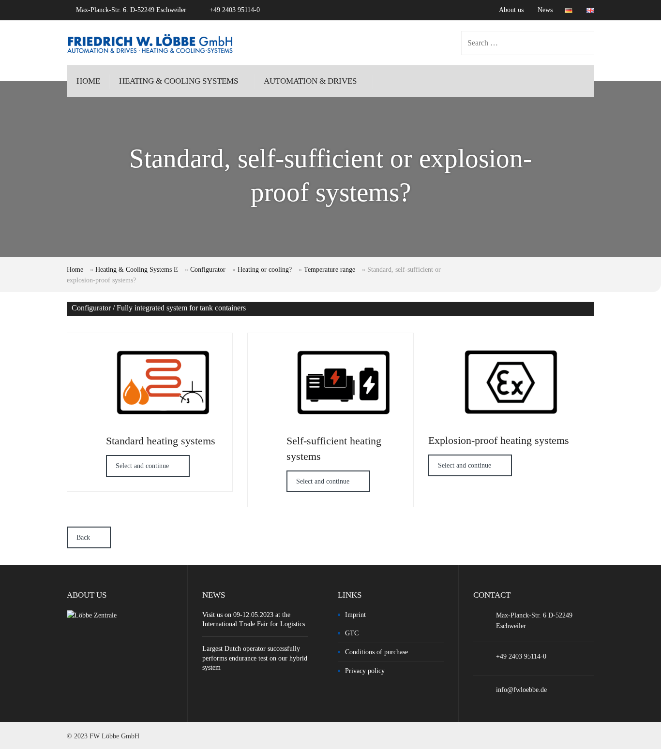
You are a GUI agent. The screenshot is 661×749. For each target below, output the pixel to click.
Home (75, 269)
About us (511, 10)
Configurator (207, 269)
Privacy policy (365, 671)
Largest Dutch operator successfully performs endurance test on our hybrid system (254, 658)
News (545, 10)
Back (83, 537)
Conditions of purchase (376, 652)
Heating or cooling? (265, 269)
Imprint (355, 614)
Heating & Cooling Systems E (136, 269)
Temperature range (329, 269)
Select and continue (142, 466)
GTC (352, 633)
